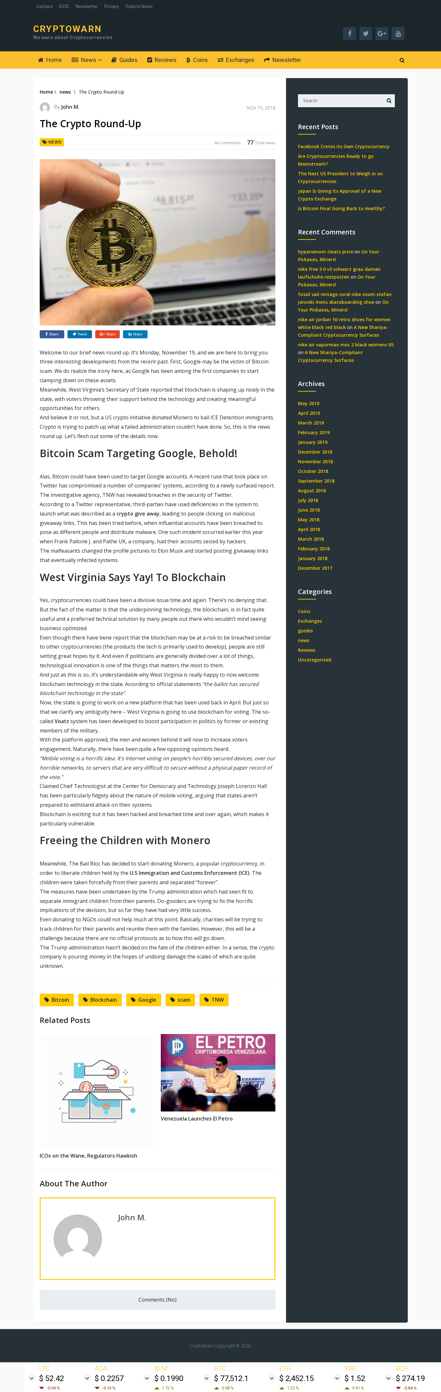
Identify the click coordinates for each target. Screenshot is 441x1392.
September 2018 (316, 481)
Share (53, 334)
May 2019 (308, 403)
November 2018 (315, 461)
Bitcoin (60, 999)
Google (147, 999)
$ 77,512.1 (231, 1378)
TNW (217, 999)
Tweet (82, 334)
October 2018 (313, 471)
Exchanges (239, 59)
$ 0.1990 (168, 1378)
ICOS (64, 6)
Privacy (111, 6)
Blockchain (103, 999)
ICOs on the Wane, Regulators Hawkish (88, 1155)
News (88, 59)
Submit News (139, 6)
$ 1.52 (354, 1378)
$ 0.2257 (109, 1378)
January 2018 (312, 558)
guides (305, 631)
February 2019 (314, 432)
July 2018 (308, 500)
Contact (44, 6)
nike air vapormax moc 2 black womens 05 (346, 345)
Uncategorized (314, 660)
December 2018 (315, 452)
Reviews (165, 59)
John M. (70, 106)
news (65, 92)
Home (53, 59)
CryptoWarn (67, 29)
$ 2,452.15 (296, 1378)
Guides (128, 59)
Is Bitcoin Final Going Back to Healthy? (341, 208)
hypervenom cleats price (325, 252)
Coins (200, 59)
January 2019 (312, 442)
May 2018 (308, 520)
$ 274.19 (410, 1378)
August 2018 (312, 490)
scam (184, 999)
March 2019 (311, 423)
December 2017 (315, 568)
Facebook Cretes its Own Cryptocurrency (344, 146)
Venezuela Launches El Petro (197, 1118)
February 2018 (314, 549)
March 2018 (311, 539)
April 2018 (309, 529)
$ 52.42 (51, 1378)
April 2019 (309, 413)
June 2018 (309, 510)
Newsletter (87, 6)
